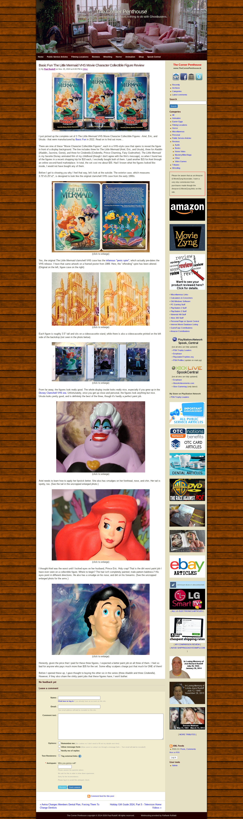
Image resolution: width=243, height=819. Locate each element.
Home (40, 57)
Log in (173, 757)
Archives (176, 88)
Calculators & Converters (182, 298)
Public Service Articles (57, 57)
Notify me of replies (70, 751)
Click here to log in (66, 701)
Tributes (175, 165)
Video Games (181, 161)
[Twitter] (198, 79)
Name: (54, 698)
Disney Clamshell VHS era (52, 393)
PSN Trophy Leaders (182, 350)
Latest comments (179, 95)
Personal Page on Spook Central (185, 321)
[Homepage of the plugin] (79, 756)
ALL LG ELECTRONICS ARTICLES (187, 611)
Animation (130, 57)
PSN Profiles (178, 360)
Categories (177, 91)
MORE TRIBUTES (187, 734)
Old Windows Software (180, 301)
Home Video (180, 151)
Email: (54, 706)
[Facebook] (183, 79)
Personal (176, 135)
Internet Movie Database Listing (184, 324)
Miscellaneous (178, 131)
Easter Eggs (177, 121)
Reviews (96, 57)
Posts (182, 749)
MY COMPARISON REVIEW (187, 644)
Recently (176, 85)
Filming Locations (79, 57)
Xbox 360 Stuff (177, 318)
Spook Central (154, 57)
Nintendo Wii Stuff (178, 314)
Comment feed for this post (102, 796)
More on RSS (174, 752)
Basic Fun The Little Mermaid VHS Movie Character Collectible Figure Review (91, 65)
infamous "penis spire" (117, 260)
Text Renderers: (49, 756)
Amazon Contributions (180, 331)
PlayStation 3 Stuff (178, 311)
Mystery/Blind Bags (183, 155)
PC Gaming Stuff (178, 304)
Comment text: (50, 715)
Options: (52, 743)
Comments (191, 749)
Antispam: (51, 763)
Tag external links (69, 756)
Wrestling (107, 57)
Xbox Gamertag (180, 386)
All (173, 115)
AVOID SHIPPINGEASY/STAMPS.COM (188, 648)
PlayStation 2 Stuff (178, 308)
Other (177, 158)
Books (177, 148)
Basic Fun (81, 139)
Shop (141, 57)
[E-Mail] (175, 79)
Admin (175, 765)
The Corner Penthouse (121, 11)
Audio (177, 145)
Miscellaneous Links (179, 294)
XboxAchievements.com (183, 383)
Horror (119, 57)
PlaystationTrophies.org (183, 357)
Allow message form (70, 747)
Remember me (68, 743)
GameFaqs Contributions (181, 328)
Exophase (177, 354)
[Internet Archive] (191, 79)
